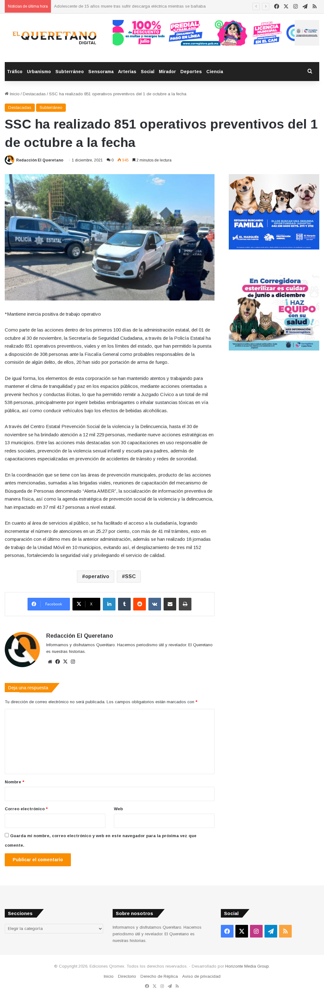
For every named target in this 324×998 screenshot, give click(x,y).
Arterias (127, 71)
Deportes (191, 71)
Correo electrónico (26, 808)
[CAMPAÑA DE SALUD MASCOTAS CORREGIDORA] (274, 349)
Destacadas (34, 94)
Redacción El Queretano (39, 160)
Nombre (14, 782)
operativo (97, 576)
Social (147, 71)
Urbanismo (39, 71)
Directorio (127, 976)
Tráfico (14, 71)
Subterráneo (69, 71)
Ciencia (214, 71)
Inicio (14, 94)
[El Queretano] (54, 37)
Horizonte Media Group (247, 966)
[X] (65, 662)
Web (118, 808)
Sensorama (101, 71)
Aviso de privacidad (201, 976)
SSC (130, 576)
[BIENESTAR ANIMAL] (274, 248)
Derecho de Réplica (159, 976)
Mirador (167, 71)
